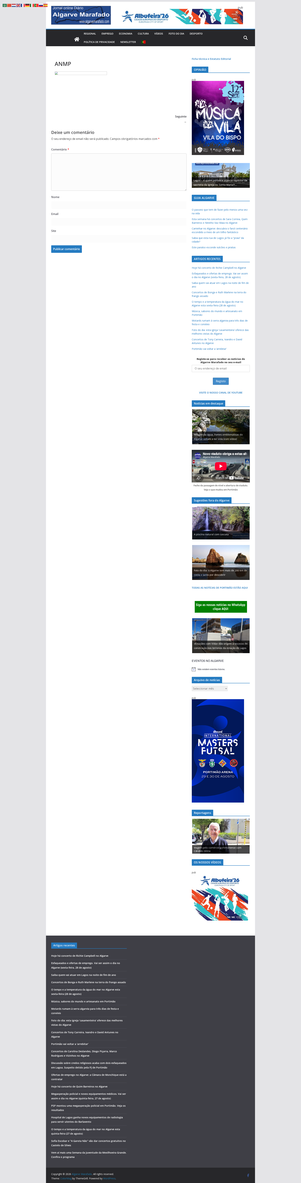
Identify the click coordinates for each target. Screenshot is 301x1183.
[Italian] (32, 5)
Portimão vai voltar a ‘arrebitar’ (209, 348)
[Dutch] (14, 5)
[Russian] (41, 5)
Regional (90, 33)
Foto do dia (176, 33)
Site (53, 231)
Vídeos (158, 33)
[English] (18, 5)
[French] (23, 5)
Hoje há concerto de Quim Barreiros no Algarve (79, 1086)
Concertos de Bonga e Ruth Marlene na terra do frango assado (88, 982)
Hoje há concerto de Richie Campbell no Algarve (219, 267)
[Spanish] (45, 5)
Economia (125, 33)
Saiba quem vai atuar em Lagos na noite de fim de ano (83, 975)
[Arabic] (5, 5)
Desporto (196, 33)
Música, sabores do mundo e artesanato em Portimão (83, 1001)
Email (54, 214)
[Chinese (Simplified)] (9, 5)
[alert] (221, 669)
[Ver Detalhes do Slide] (221, 175)
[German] (27, 5)
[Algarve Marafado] (77, 39)
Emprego (107, 33)
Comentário (60, 149)
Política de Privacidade (99, 42)
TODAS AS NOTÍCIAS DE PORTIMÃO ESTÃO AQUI (220, 587)
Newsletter (128, 42)
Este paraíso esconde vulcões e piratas (214, 247)
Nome (55, 197)
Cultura (143, 33)
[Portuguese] (143, 42)
